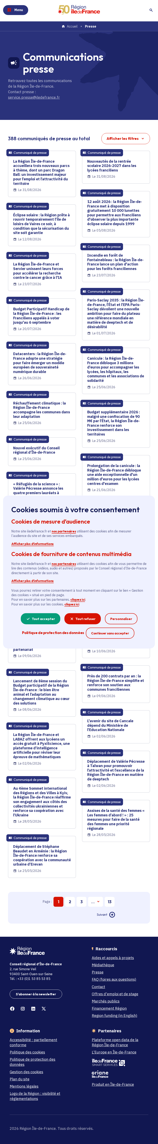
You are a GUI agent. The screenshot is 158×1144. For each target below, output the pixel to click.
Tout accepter (43, 619)
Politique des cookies (27, 1052)
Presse (97, 972)
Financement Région (109, 1008)
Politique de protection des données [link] (53, 632)
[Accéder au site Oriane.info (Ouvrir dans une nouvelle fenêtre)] (118, 1074)
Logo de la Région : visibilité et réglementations (35, 1096)
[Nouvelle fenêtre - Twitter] (43, 1008)
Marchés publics (106, 1001)
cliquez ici (77, 599)
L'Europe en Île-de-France (114, 1052)
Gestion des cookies (26, 1072)
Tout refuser (85, 619)
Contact (98, 986)
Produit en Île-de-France (113, 1084)
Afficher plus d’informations (32, 543)
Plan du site (19, 1079)
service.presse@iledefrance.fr (34, 97)
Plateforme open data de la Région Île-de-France (115, 1042)
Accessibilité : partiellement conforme (33, 1042)
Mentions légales (24, 1086)
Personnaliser (121, 619)
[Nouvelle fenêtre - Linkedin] (33, 1008)
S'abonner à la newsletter (36, 994)
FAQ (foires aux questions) (114, 979)
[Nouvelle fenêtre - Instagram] (22, 1008)
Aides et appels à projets (113, 957)
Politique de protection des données (32, 1062)
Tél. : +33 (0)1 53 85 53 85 (30, 979)
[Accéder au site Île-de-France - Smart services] (118, 1062)
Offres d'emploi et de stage (115, 994)
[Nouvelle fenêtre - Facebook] (12, 1008)
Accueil (72, 26)
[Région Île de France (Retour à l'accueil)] (79, 10)
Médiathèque (103, 965)
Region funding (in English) (114, 1015)
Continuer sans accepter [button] (110, 633)
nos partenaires (64, 531)
